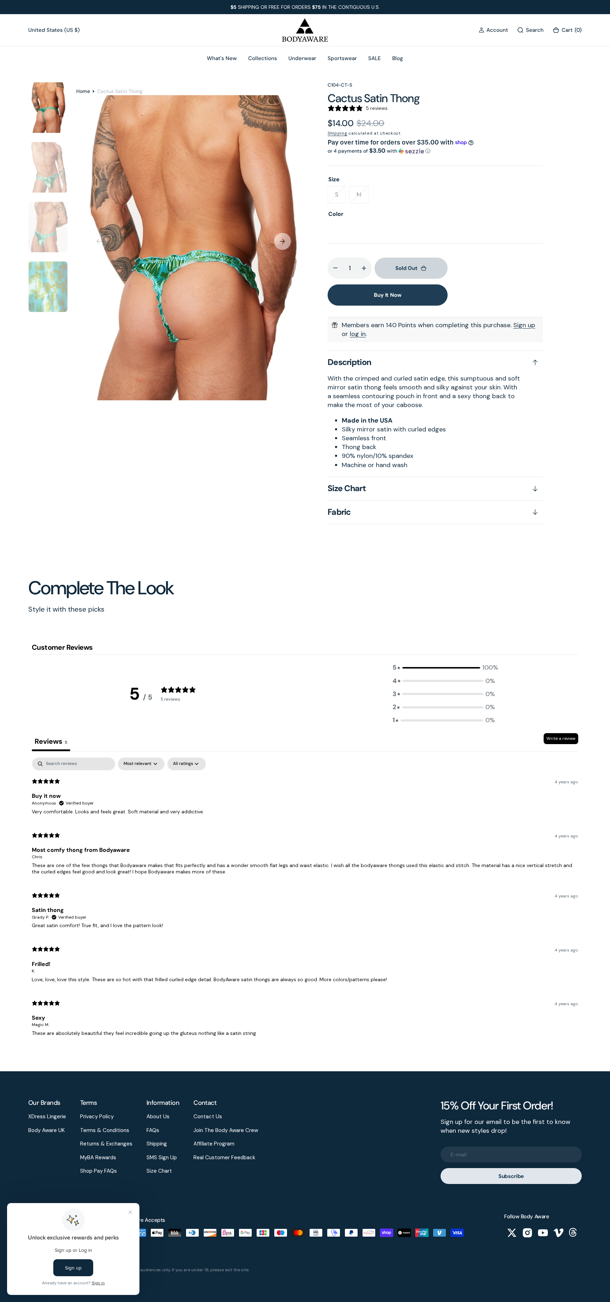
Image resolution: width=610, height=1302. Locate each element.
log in (358, 334)
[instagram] (527, 1233)
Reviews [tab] (51, 741)
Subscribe (511, 1176)
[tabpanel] (305, 900)
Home (83, 91)
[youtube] (543, 1233)
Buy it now (387, 295)
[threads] (574, 1233)
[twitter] (512, 1233)
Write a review (560, 738)
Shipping (337, 133)
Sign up (524, 325)
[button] (493, 30)
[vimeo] (558, 1233)
